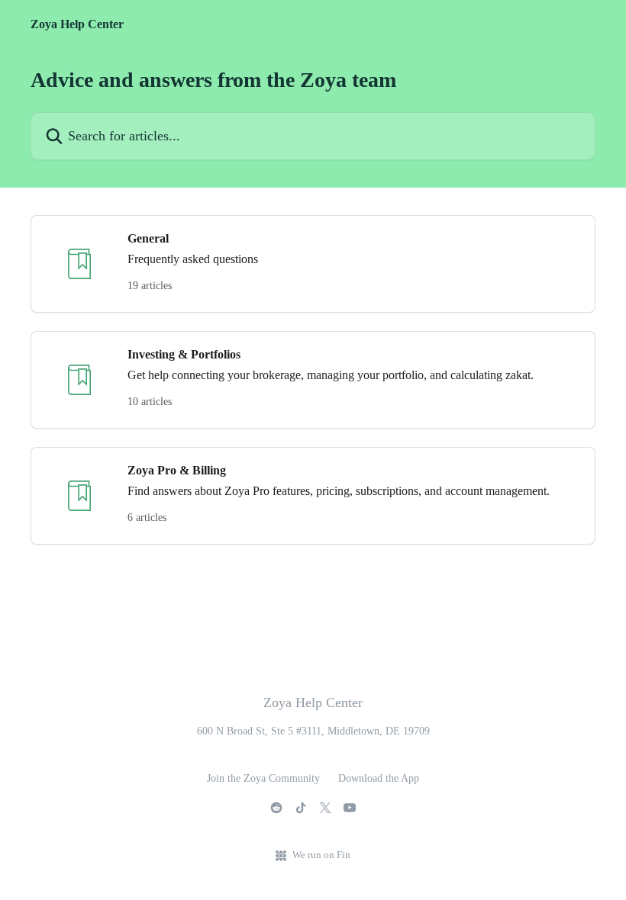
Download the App (378, 778)
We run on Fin (321, 854)
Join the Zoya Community (263, 778)
